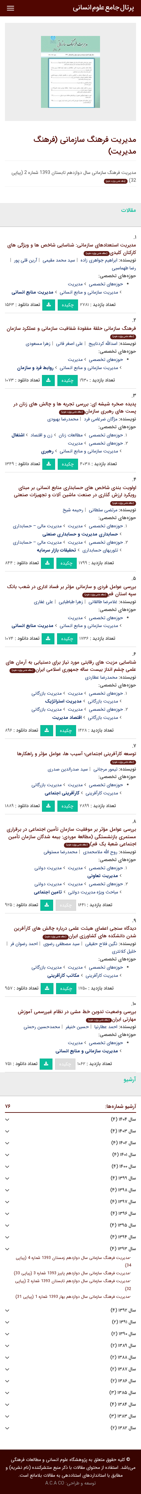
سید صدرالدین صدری (68, 769)
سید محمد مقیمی (59, 260)
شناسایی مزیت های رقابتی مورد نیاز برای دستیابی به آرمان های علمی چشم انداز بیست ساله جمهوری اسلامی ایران (71, 666)
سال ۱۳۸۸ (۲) (123, 1357)
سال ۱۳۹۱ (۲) (124, 1322)
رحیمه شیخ (73, 510)
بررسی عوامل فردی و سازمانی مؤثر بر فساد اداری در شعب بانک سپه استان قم (71, 590)
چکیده (68, 305)
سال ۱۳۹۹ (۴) (123, 1178)
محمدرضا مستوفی (60, 852)
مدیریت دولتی (48, 868)
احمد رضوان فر (24, 943)
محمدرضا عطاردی (101, 677)
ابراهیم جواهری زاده (99, 260)
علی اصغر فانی (69, 343)
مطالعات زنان (71, 435)
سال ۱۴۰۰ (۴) (123, 1166)
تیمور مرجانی (105, 769)
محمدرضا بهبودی (62, 419)
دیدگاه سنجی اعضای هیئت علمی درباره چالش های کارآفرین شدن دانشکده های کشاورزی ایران (75, 932)
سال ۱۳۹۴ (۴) (123, 1237)
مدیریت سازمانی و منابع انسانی (89, 292)
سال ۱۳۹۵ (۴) (123, 1225)
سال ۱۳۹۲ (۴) (123, 1310)
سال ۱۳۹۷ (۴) (123, 1201)
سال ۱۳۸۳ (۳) (122, 1416)
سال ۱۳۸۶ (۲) (123, 1381)
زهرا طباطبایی (71, 601)
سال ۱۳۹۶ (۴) (123, 1213)
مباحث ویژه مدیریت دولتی (93, 892)
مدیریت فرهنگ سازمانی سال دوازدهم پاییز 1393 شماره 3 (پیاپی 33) (72, 1273)
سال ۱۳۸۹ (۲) (123, 1345)
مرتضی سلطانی (103, 510)
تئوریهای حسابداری (100, 550)
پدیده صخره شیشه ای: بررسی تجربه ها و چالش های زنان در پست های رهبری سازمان (74, 408)
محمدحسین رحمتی (42, 1026)
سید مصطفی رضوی (61, 943)
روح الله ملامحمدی (100, 852)
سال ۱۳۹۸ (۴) (123, 1190)
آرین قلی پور (25, 260)
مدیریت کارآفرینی (102, 793)
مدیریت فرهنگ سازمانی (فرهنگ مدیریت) (84, 146)
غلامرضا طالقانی (103, 601)
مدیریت (75, 284)
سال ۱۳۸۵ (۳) (122, 1392)
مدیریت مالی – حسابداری (37, 526)
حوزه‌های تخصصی (106, 284)
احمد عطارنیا (105, 1026)
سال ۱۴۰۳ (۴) (123, 1131)
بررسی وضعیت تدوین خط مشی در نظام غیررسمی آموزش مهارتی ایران (77, 1015)
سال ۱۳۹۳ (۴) (123, 1249)
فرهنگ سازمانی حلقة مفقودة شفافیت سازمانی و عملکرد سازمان (71, 332)
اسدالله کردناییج (103, 343)
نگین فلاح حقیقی (101, 943)
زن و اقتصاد (41, 435)
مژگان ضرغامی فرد (100, 419)
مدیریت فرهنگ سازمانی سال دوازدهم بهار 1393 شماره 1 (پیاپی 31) (72, 1297)
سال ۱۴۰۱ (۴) (124, 1154)
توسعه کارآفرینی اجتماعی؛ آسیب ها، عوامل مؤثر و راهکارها (76, 757)
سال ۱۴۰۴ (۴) (123, 1119)
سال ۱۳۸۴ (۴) (123, 1404)
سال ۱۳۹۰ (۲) (123, 1334)
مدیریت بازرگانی (46, 693)
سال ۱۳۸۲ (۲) (123, 1428)
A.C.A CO (54, 1483)
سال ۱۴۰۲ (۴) (123, 1143)
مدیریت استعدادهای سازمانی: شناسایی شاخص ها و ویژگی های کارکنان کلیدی (71, 249)
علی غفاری (43, 601)
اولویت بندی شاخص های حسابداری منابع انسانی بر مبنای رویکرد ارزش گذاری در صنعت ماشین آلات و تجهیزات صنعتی (75, 494)
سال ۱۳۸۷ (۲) (123, 1369)
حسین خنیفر (77, 1026)
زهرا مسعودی (38, 343)
